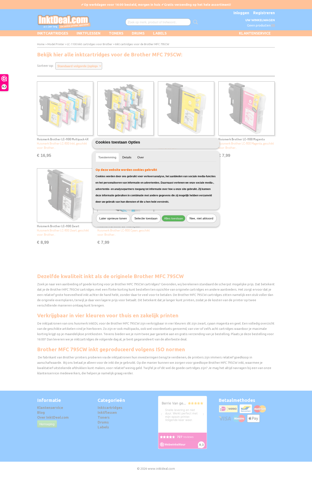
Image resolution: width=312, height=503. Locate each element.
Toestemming (107, 157)
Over (140, 157)
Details (126, 157)
